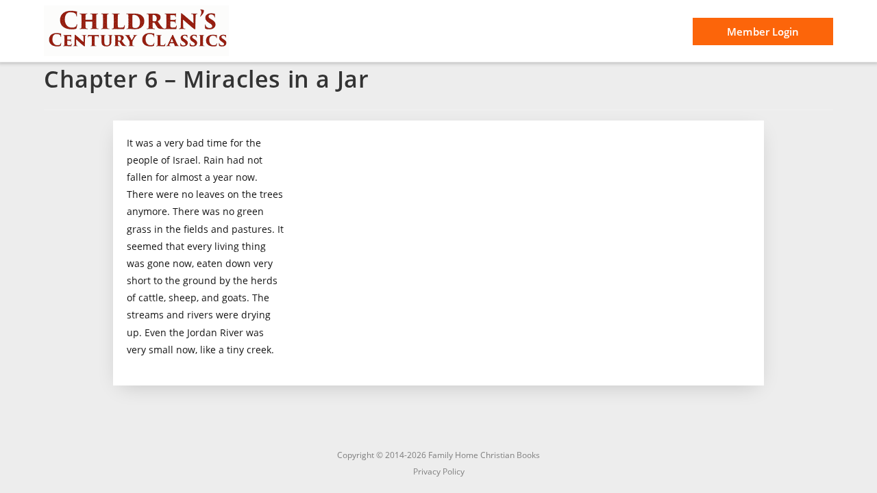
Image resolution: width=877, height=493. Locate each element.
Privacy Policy (439, 471)
